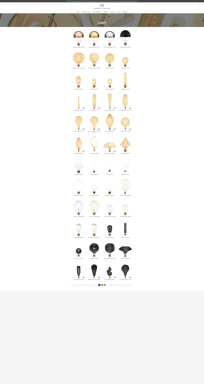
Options (106, 11)
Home (78, 11)
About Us (125, 11)
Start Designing (96, 11)
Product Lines (86, 11)
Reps (119, 11)
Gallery (113, 11)
